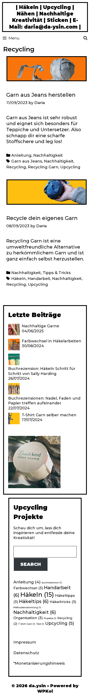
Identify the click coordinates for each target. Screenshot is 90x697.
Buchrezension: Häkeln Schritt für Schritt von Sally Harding (41, 371)
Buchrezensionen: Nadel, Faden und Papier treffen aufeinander (44, 400)
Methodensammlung (27, 607)
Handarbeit (39, 278)
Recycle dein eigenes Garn (42, 218)
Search (30, 564)
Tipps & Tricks (57, 272)
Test (40, 624)
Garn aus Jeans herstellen (41, 95)
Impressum (24, 642)
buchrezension (52, 582)
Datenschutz (26, 653)
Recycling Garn (43, 167)
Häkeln (18, 278)
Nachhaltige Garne (40, 326)
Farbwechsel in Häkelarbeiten (51, 341)
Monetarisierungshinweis (40, 663)
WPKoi (45, 691)
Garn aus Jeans (26, 161)
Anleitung (21, 155)
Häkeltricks (63, 602)
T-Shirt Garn (26, 624)
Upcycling (70, 167)
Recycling (16, 167)
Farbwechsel (28, 588)
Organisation (28, 618)
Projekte (50, 618)
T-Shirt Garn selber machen (49, 415)
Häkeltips (34, 601)
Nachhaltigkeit (48, 155)
